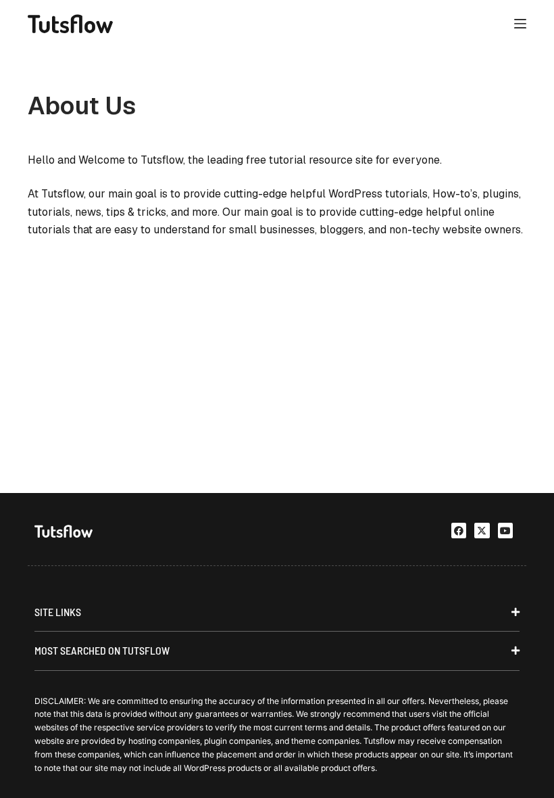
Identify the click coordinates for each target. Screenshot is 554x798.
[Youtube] (505, 530)
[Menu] (520, 24)
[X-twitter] (481, 530)
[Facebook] (458, 530)
